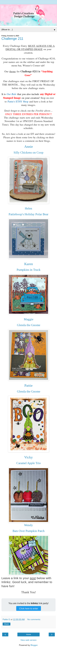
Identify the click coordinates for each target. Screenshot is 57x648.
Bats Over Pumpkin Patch (29, 531)
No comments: (34, 619)
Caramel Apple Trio (28, 463)
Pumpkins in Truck (28, 269)
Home (28, 634)
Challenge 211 (12, 39)
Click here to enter (28, 608)
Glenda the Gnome (28, 325)
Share (6, 624)
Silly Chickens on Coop (28, 152)
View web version (28, 640)
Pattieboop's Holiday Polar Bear (28, 214)
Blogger (34, 645)
